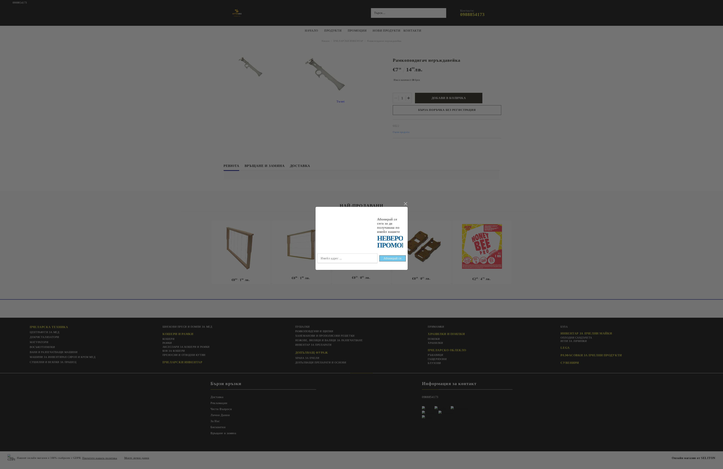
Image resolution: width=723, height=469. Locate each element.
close (405, 204)
